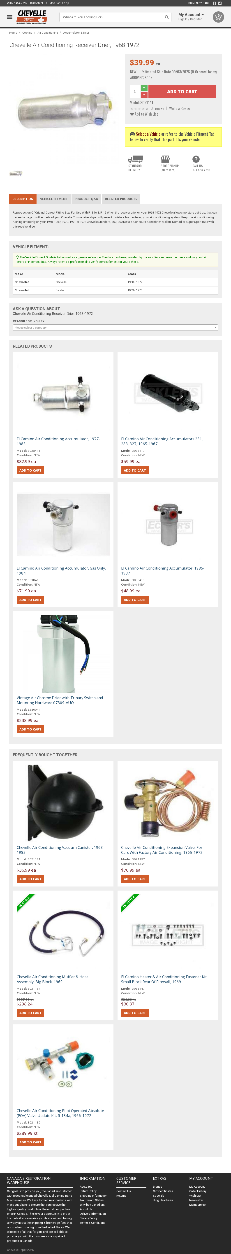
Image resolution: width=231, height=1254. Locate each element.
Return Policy (88, 1191)
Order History (197, 1191)
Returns (121, 1195)
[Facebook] (214, 3)
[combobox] (115, 327)
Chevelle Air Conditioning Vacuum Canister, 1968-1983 (60, 850)
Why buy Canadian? (92, 1204)
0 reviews (157, 108)
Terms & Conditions (92, 1222)
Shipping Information (93, 1195)
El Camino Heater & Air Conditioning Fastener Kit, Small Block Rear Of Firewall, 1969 (164, 979)
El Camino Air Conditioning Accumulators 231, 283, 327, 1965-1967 (162, 441)
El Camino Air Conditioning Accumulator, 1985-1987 (163, 570)
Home (13, 32)
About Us (86, 1209)
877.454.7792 (18, 3)
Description (22, 199)
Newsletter (196, 1200)
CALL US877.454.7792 (201, 167)
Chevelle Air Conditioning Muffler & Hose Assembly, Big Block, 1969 (52, 979)
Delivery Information (93, 1213)
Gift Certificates (163, 1191)
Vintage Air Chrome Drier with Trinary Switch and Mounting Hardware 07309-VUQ (60, 700)
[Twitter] (220, 3)
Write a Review (179, 108)
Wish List (195, 1195)
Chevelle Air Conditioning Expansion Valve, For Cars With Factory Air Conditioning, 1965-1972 (162, 850)
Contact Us (39, 3)
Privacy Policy (88, 1218)
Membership (197, 1204)
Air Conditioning (47, 32)
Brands (157, 1186)
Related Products (121, 199)
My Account (197, 1186)
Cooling (27, 32)
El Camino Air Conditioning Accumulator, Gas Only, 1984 (61, 570)
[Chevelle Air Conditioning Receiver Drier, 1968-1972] (64, 109)
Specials (158, 1195)
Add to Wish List (146, 114)
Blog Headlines (163, 1200)
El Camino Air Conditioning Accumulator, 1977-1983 (58, 441)
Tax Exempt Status (92, 1200)
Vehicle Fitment (54, 199)
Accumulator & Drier (76, 32)
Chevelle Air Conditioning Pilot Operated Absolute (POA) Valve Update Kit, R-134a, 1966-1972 (60, 1113)
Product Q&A (86, 199)
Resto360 (86, 1186)
